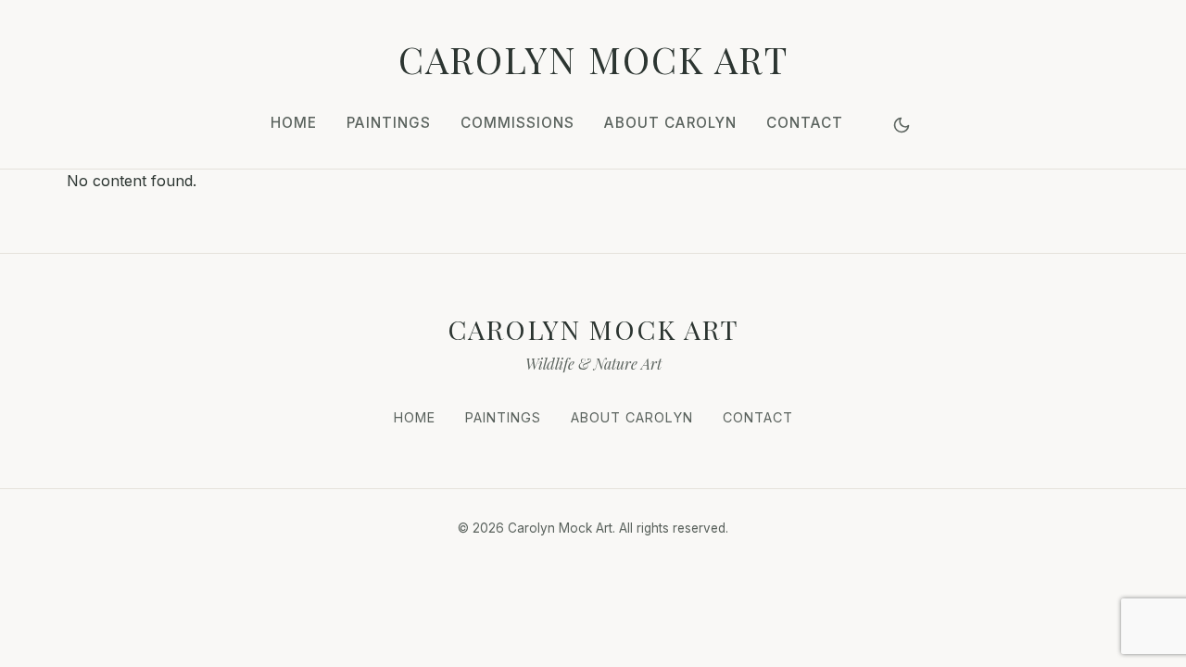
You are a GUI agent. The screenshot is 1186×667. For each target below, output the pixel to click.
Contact (804, 123)
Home (294, 123)
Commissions (517, 123)
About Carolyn (670, 123)
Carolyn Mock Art (593, 58)
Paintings (389, 123)
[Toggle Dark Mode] (901, 125)
